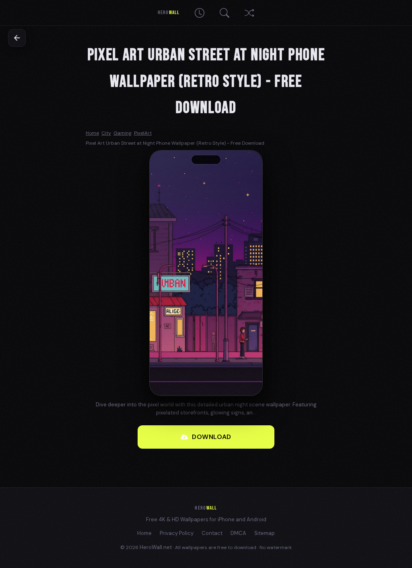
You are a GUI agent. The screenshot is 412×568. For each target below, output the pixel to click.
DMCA (238, 533)
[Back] (17, 38)
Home (144, 533)
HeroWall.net (156, 547)
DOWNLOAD (211, 437)
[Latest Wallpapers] (199, 12)
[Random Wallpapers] (249, 12)
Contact (212, 533)
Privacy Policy (177, 533)
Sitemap (264, 533)
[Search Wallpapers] (224, 12)
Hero (168, 12)
